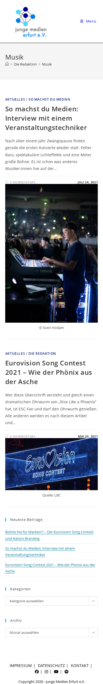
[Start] (7, 64)
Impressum (21, 665)
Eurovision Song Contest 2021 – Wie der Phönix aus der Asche (48, 372)
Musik (47, 64)
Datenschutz (51, 665)
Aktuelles (15, 99)
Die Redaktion (42, 353)
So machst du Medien (49, 99)
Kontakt (80, 665)
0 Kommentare (22, 182)
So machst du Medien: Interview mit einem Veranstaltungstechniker (46, 118)
